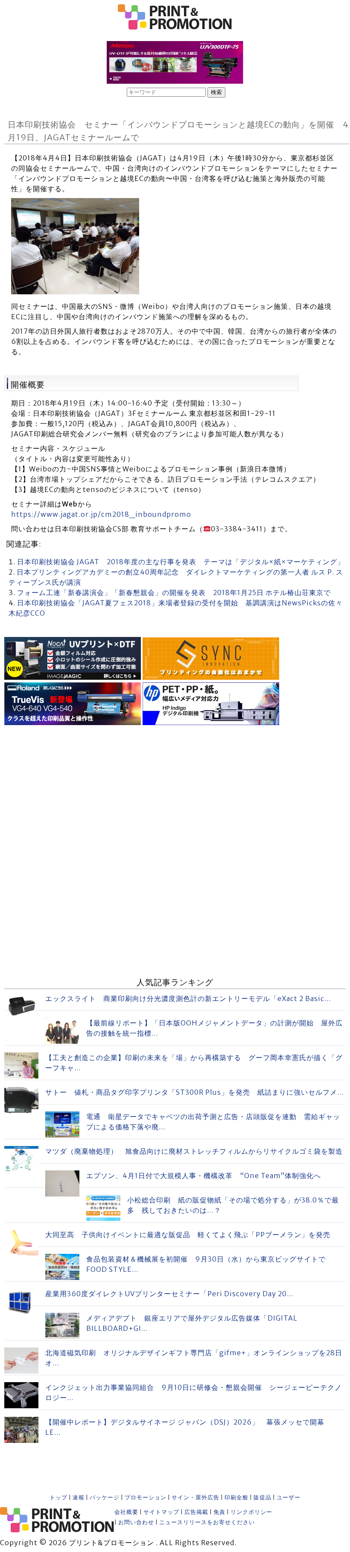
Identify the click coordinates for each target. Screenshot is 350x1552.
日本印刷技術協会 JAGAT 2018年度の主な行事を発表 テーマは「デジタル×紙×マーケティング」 (180, 561)
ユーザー (288, 1497)
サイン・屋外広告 (195, 1497)
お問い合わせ (136, 1522)
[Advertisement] (175, 787)
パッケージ (105, 1497)
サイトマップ (161, 1512)
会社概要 (126, 1512)
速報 (79, 1497)
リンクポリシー (251, 1512)
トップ (58, 1497)
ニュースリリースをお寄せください (207, 1522)
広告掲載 (196, 1512)
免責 (219, 1512)
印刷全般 (236, 1497)
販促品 (262, 1497)
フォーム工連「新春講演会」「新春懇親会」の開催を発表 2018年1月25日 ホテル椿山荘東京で (174, 592)
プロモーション (145, 1497)
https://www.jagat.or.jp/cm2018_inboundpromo (101, 514)
